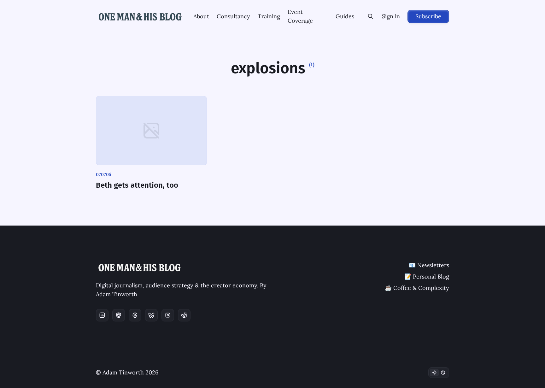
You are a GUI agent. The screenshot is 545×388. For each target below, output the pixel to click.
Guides (345, 16)
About (201, 16)
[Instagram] (167, 315)
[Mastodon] (118, 315)
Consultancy (233, 16)
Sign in (391, 16)
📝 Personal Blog (426, 276)
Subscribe (428, 16)
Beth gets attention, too (137, 185)
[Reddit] (184, 315)
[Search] (370, 16)
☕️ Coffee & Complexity (417, 287)
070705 (103, 174)
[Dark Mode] (438, 372)
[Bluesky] (151, 315)
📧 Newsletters (429, 265)
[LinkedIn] (102, 315)
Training (269, 16)
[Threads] (135, 315)
